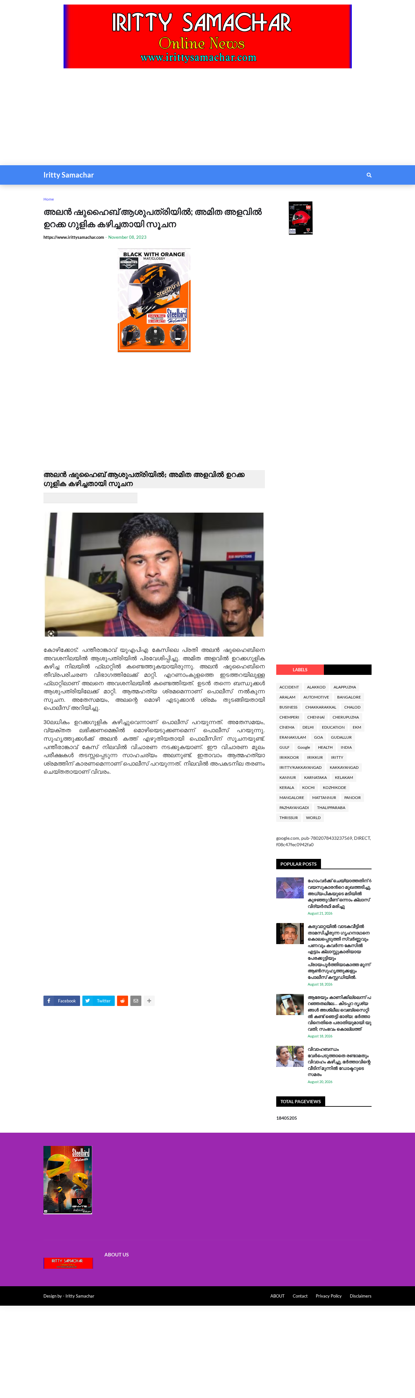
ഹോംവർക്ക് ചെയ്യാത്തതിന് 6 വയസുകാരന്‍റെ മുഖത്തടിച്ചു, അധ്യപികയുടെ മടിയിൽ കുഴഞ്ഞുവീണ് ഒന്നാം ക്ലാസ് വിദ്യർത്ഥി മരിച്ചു (340, 893)
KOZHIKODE (334, 787)
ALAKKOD (316, 687)
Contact (300, 1296)
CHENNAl (316, 717)
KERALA (286, 787)
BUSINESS (288, 707)
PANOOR (352, 797)
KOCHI (308, 787)
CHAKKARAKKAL (320, 707)
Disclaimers (361, 1296)
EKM (357, 727)
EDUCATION (333, 727)
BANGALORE (349, 697)
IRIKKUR (315, 757)
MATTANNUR (324, 797)
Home (48, 199)
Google (304, 747)
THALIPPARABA (331, 807)
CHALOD (352, 707)
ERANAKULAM (292, 737)
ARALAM (287, 697)
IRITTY (337, 757)
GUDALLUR (341, 737)
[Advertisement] (194, 120)
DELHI (308, 727)
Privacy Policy (329, 1296)
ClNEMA (286, 727)
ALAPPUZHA (345, 687)
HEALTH (325, 747)
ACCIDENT (289, 687)
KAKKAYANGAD (344, 767)
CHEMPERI (289, 717)
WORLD (313, 817)
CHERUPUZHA (346, 717)
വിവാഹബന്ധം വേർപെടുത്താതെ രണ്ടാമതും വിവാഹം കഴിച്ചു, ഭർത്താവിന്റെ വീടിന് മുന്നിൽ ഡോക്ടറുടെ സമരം (339, 1061)
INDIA (346, 747)
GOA (318, 737)
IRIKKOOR (289, 757)
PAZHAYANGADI (294, 807)
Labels (300, 669)
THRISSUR (288, 817)
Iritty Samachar (68, 174)
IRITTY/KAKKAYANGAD (300, 767)
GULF (284, 747)
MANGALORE (291, 797)
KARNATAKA (315, 777)
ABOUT (277, 1296)
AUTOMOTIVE (316, 697)
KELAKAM (344, 777)
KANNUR (287, 777)
